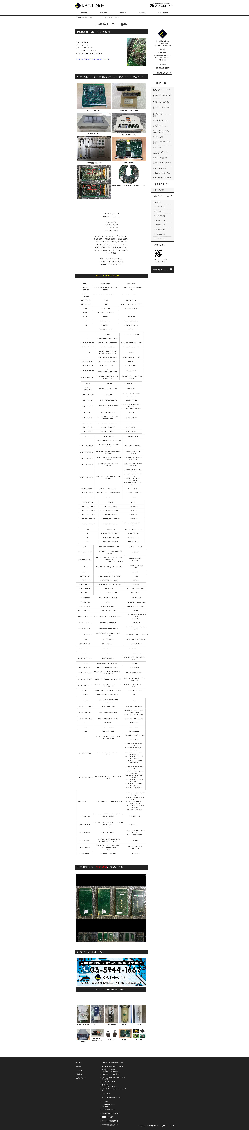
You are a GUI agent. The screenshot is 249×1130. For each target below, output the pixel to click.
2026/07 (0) (160, 211)
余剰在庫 (123, 13)
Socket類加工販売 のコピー (162, 163)
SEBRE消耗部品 (160, 168)
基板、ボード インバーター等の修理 (162, 125)
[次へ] (144, 903)
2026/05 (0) (160, 220)
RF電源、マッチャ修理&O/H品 (161, 90)
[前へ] (78, 903)
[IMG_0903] (110, 937)
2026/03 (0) (160, 229)
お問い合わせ (163, 13)
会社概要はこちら (162, 73)
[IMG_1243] (97, 937)
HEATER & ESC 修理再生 (162, 107)
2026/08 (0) (160, 207)
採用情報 (142, 13)
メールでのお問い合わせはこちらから (112, 989)
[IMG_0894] (78, 937)
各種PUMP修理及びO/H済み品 (162, 96)
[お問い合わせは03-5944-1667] (111, 984)
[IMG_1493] (122, 937)
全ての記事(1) (159, 190)
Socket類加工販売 (161, 158)
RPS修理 (158, 147)
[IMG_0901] (135, 937)
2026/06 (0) (160, 216)
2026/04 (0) (160, 225)
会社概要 (84, 13)
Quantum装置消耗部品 (163, 173)
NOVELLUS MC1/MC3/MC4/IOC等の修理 (162, 114)
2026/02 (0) (160, 234)
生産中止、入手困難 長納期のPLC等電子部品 (162, 101)
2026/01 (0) (160, 239)
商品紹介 (103, 13)
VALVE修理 (159, 137)
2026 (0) (158, 202)
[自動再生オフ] (144, 930)
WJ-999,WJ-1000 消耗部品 (162, 152)
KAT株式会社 (79, 17)
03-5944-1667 (163, 68)
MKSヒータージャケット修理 (162, 142)
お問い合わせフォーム (160, 270)
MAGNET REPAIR (161, 120)
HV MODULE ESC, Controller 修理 (161, 131)
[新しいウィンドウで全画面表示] (144, 875)
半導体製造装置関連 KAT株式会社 (89, 6)
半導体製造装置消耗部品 (163, 178)
